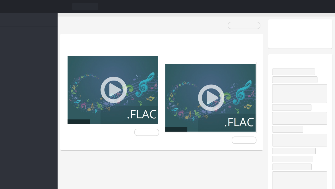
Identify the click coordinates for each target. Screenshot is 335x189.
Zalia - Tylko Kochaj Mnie (293, 166)
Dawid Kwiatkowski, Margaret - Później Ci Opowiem (296, 140)
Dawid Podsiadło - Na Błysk (295, 71)
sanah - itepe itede (289, 129)
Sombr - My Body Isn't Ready (296, 79)
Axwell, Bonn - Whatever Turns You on (298, 118)
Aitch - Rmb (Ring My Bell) (294, 158)
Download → (146, 132)
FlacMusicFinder (29, 6)
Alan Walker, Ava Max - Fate (295, 151)
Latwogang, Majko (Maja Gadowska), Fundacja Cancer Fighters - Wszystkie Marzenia (299, 93)
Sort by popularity (244, 25)
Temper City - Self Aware (293, 107)
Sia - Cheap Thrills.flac (100, 45)
